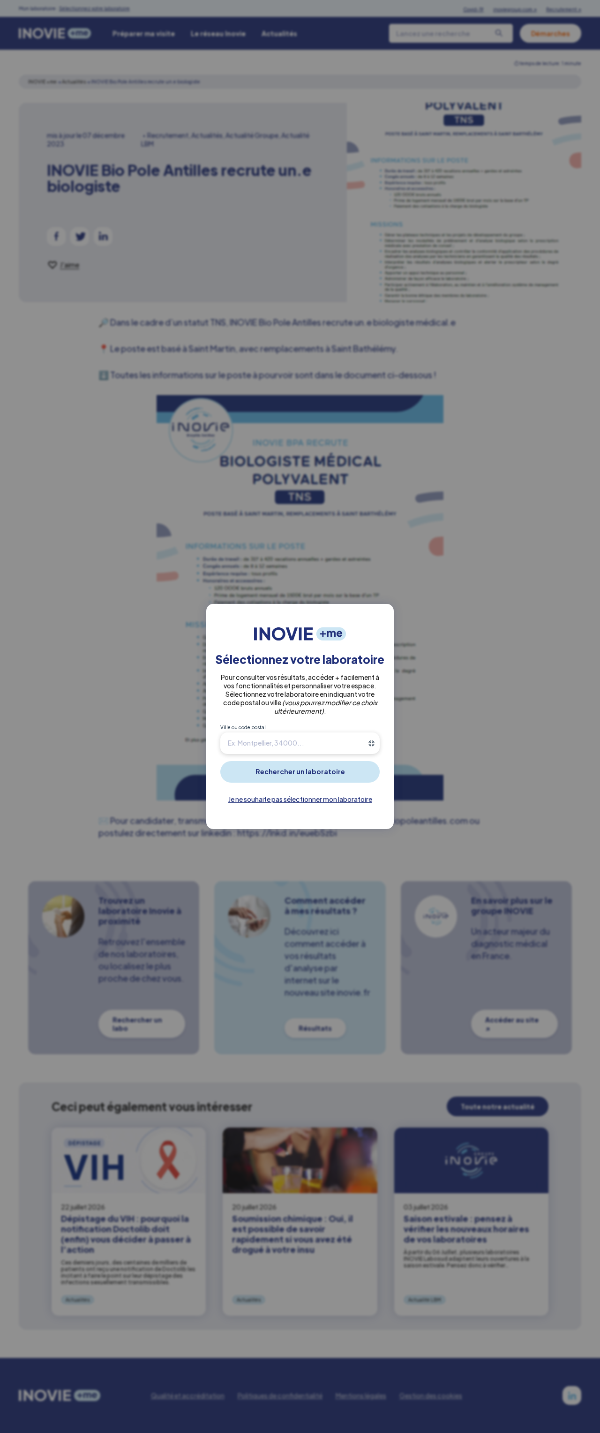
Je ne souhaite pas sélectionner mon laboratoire (300, 799)
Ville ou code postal (243, 727)
